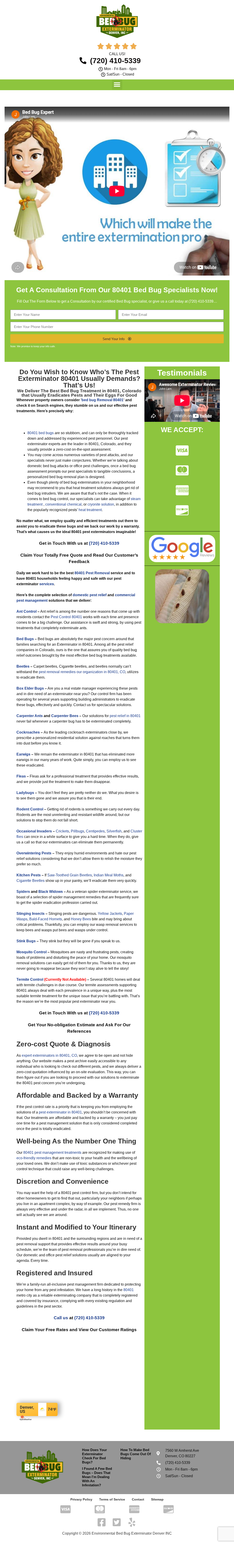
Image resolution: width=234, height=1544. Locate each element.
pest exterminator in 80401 (60, 1112)
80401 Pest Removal (92, 573)
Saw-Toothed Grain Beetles (69, 875)
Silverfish (114, 831)
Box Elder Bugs (30, 688)
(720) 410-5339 (201, 301)
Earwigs (23, 754)
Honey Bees (81, 919)
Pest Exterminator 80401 (78, 375)
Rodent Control (29, 809)
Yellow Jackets (110, 914)
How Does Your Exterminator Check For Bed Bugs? (94, 1456)
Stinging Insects (30, 914)
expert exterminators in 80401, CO (49, 1055)
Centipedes (95, 831)
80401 (128, 1290)
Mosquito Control (31, 952)
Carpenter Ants (29, 716)
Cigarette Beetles (30, 881)
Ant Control (26, 611)
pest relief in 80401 (125, 716)
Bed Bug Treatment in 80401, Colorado (101, 390)
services (46, 584)
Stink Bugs (26, 941)
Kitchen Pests (28, 875)
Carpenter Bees (64, 716)
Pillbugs (77, 831)
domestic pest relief (89, 595)
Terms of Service (112, 1499)
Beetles (22, 666)
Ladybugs (25, 793)
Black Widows (50, 892)
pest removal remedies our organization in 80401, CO (82, 672)
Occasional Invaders (34, 831)
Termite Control (29, 979)
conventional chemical (63, 504)
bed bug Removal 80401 (102, 400)
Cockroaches (28, 732)
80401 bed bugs (40, 433)
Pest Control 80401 (66, 617)
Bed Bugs (25, 639)
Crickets (62, 831)
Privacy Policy (81, 1499)
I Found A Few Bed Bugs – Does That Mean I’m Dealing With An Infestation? (97, 1477)
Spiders (23, 892)
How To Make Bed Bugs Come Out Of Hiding (135, 1454)
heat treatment (90, 510)
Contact (138, 1499)
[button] (117, 84)
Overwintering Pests (33, 853)
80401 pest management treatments (52, 1152)
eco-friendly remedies (33, 1158)
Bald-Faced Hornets (45, 919)
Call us (61, 1317)
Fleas (21, 776)
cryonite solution (101, 504)
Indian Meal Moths (108, 875)
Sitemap (157, 1499)
